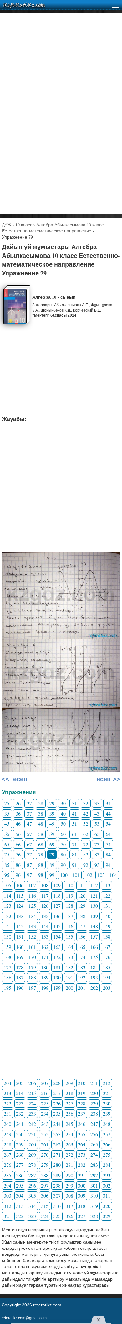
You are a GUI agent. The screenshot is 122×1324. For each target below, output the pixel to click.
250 (19, 1134)
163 (57, 947)
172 (57, 957)
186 (7, 977)
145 (57, 926)
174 (81, 957)
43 (96, 813)
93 (96, 864)
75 (6, 854)
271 (57, 1154)
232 (19, 1113)
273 (81, 1154)
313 (19, 1206)
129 (81, 905)
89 (51, 864)
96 (18, 875)
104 (113, 875)
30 (63, 803)
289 (57, 1175)
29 (51, 803)
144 (44, 926)
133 (19, 916)
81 (74, 854)
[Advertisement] (61, 74)
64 (108, 834)
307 (57, 1195)
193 (94, 977)
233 (32, 1113)
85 (6, 864)
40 (63, 813)
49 (51, 823)
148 (94, 926)
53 (96, 823)
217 (57, 1093)
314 (32, 1206)
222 (7, 1103)
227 (69, 1103)
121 (94, 895)
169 (19, 957)
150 (7, 936)
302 (106, 1185)
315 (44, 1206)
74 (108, 844)
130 (94, 905)
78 (40, 854)
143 (32, 926)
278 (32, 1164)
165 (81, 947)
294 (7, 1185)
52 (85, 823)
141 (7, 926)
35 (6, 813)
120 (81, 895)
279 (44, 1164)
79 (51, 854)
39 (51, 813)
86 (18, 864)
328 (94, 1216)
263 (69, 1144)
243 (44, 1124)
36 (18, 813)
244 (57, 1124)
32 (85, 803)
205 (19, 1083)
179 (32, 967)
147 (81, 926)
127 (57, 905)
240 (7, 1124)
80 (63, 854)
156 (81, 936)
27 (29, 803)
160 (19, 947)
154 (57, 936)
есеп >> (107, 779)
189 (44, 977)
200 (69, 987)
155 (69, 936)
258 (7, 1144)
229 (94, 1103)
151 (19, 936)
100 (64, 875)
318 (81, 1206)
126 (44, 905)
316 (57, 1206)
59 (51, 834)
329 (106, 1216)
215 (32, 1093)
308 (69, 1195)
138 (81, 916)
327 (81, 1216)
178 (19, 967)
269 (32, 1154)
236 (69, 1113)
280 (57, 1164)
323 (32, 1216)
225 (44, 1103)
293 (106, 1175)
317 (69, 1206)
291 (81, 1175)
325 (57, 1216)
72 (85, 844)
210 (81, 1083)
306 (44, 1195)
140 (106, 916)
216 (44, 1093)
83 (96, 854)
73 (96, 844)
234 (44, 1113)
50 (63, 823)
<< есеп (14, 779)
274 (94, 1154)
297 (44, 1185)
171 (44, 957)
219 (81, 1093)
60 (63, 834)
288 (44, 1175)
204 (7, 1083)
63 (96, 834)
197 (32, 987)
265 (94, 1144)
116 (32, 895)
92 (85, 864)
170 (32, 957)
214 (19, 1093)
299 (69, 1185)
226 (57, 1103)
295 (19, 1185)
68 (40, 844)
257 (106, 1134)
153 (44, 936)
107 (32, 885)
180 (44, 967)
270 (44, 1154)
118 (57, 895)
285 (7, 1175)
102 (88, 875)
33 (96, 803)
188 (32, 977)
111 (81, 885)
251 (32, 1134)
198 (44, 987)
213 (7, 1093)
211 (94, 1083)
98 (40, 875)
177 (7, 967)
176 (106, 957)
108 (44, 885)
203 (106, 987)
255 (81, 1134)
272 (69, 1154)
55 (6, 834)
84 (108, 854)
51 (74, 823)
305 (32, 1195)
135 (44, 916)
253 (57, 1134)
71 (74, 844)
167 (106, 947)
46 (18, 823)
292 (94, 1175)
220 (94, 1093)
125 (32, 905)
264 (81, 1144)
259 (19, 1144)
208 (57, 1083)
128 (69, 905)
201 (81, 987)
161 (32, 947)
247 (94, 1124)
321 (7, 1216)
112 (94, 885)
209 (69, 1083)
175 (94, 957)
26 (18, 803)
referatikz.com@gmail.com (24, 1318)
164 (69, 947)
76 (18, 854)
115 (19, 895)
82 (85, 854)
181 (57, 967)
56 (18, 834)
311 (106, 1195)
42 (85, 813)
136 (57, 916)
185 (106, 967)
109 (57, 885)
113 (106, 885)
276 (7, 1164)
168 (7, 957)
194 (106, 977)
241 (19, 1124)
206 (32, 1083)
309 (81, 1195)
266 (106, 1144)
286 (19, 1175)
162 (44, 947)
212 (106, 1083)
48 (40, 823)
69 (51, 844)
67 (29, 844)
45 (6, 823)
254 (69, 1134)
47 (29, 823)
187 (19, 977)
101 (76, 875)
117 (44, 895)
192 (81, 977)
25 (6, 803)
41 (74, 813)
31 (74, 803)
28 (40, 803)
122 (106, 895)
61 (74, 834)
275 (106, 1154)
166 (94, 947)
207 (44, 1083)
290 (69, 1175)
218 (69, 1093)
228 (81, 1103)
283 (94, 1164)
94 (108, 864)
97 (29, 875)
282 (81, 1164)
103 (101, 875)
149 (106, 926)
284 (106, 1164)
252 (44, 1134)
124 (19, 905)
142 (19, 926)
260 (32, 1144)
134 (32, 916)
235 (57, 1113)
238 (94, 1113)
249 (7, 1134)
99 (51, 875)
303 (7, 1195)
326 (69, 1216)
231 (7, 1113)
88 (40, 864)
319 (94, 1206)
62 (85, 834)
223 (19, 1103)
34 (108, 803)
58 (40, 834)
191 (69, 977)
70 (63, 844)
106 (19, 885)
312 (7, 1206)
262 (57, 1144)
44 (108, 813)
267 (7, 1154)
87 (29, 864)
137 (69, 916)
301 (94, 1185)
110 (69, 885)
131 (106, 905)
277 (19, 1164)
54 (108, 823)
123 (7, 905)
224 (32, 1103)
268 (19, 1154)
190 (57, 977)
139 (94, 916)
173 (69, 957)
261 (44, 1144)
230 (106, 1103)
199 (57, 987)
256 (94, 1134)
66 (18, 844)
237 (81, 1113)
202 (94, 987)
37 (29, 813)
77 (29, 854)
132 (7, 916)
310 (94, 1195)
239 (106, 1113)
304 (19, 1195)
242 (32, 1124)
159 (7, 947)
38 (40, 813)
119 (69, 895)
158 (106, 936)
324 (44, 1216)
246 (81, 1124)
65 (6, 844)
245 (69, 1124)
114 (7, 895)
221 (106, 1093)
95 (6, 875)
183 (81, 967)
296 (32, 1185)
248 (106, 1124)
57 (29, 834)
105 (7, 885)
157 (94, 936)
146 (69, 926)
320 (106, 1206)
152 (32, 936)
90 (63, 864)
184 (94, 967)
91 (74, 864)
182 (69, 967)
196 (19, 987)
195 (7, 987)
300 (81, 1185)
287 (32, 1175)
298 (57, 1185)
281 (69, 1164)
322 (19, 1216)
